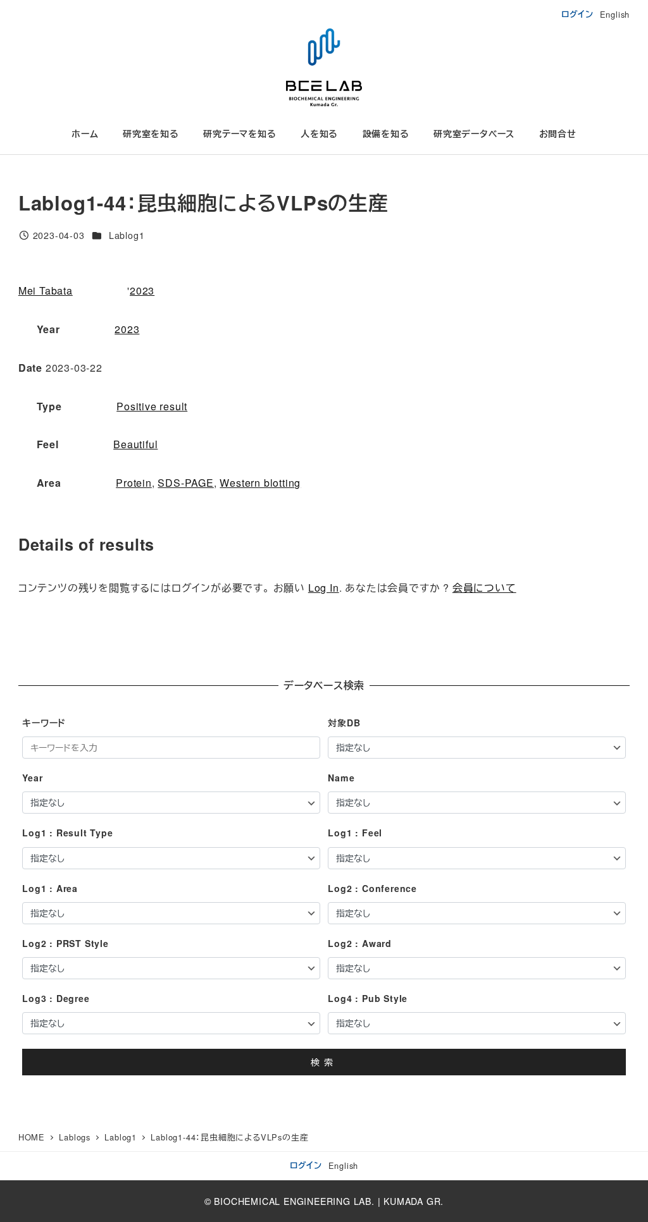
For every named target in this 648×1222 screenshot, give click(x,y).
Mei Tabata (45, 290)
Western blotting (260, 482)
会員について (484, 587)
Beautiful (135, 444)
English (615, 14)
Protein (134, 482)
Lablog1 (127, 235)
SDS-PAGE (185, 482)
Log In (323, 587)
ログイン (577, 14)
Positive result (151, 406)
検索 (324, 1062)
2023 (142, 290)
